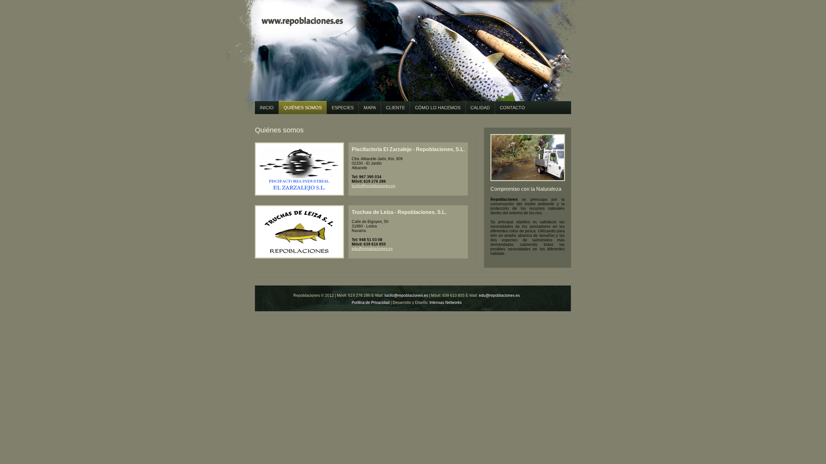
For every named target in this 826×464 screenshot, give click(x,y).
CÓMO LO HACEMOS (437, 107)
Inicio (267, 107)
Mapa (370, 107)
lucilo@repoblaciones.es (373, 186)
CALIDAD (480, 107)
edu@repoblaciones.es (372, 249)
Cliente (395, 107)
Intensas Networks (445, 302)
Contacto (512, 107)
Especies (343, 107)
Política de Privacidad (371, 302)
